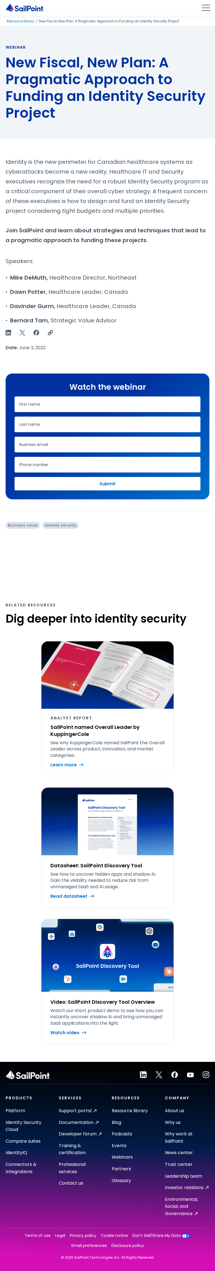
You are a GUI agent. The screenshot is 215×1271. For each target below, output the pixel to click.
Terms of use (38, 1235)
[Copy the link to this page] (50, 333)
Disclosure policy (127, 1245)
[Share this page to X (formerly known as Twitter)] (22, 333)
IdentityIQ (16, 1152)
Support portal (75, 1110)
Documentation (76, 1122)
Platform (15, 1110)
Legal (60, 1235)
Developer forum (78, 1134)
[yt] (190, 1074)
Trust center (179, 1164)
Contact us (71, 1183)
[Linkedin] (143, 1074)
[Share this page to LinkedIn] (8, 333)
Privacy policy (83, 1235)
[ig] (206, 1074)
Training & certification (72, 1149)
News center (179, 1152)
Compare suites (23, 1141)
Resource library (20, 21)
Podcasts (122, 1134)
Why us (173, 1122)
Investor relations (184, 1187)
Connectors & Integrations (21, 1168)
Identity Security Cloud (23, 1126)
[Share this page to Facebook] (36, 333)
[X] (159, 1074)
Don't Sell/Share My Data (156, 1235)
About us (174, 1110)
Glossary (121, 1180)
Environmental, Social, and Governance (181, 1206)
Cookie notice (114, 1235)
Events (119, 1145)
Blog (116, 1122)
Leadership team (183, 1176)
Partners (121, 1169)
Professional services (72, 1168)
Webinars (122, 1157)
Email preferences (89, 1245)
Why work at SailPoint (179, 1137)
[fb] (174, 1074)
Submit (107, 484)
